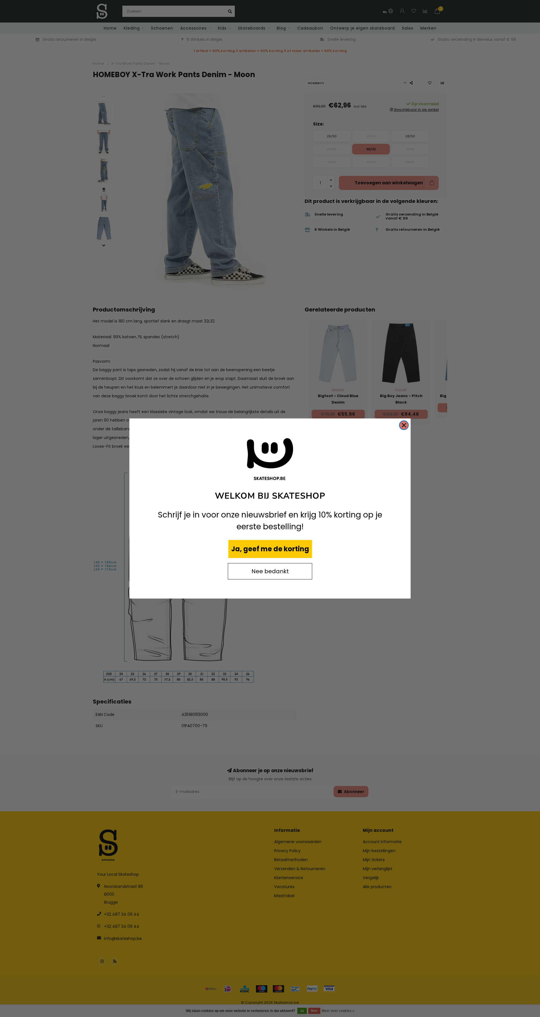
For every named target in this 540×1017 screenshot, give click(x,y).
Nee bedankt (270, 571)
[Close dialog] (403, 425)
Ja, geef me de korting (270, 549)
